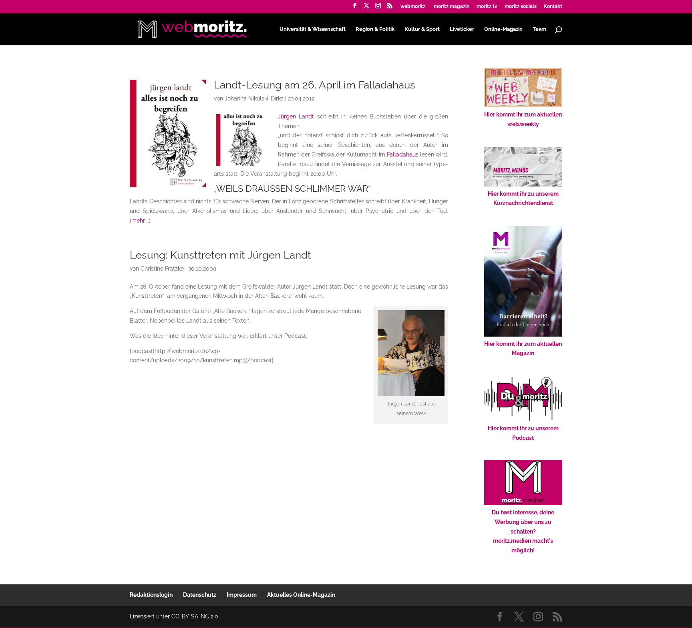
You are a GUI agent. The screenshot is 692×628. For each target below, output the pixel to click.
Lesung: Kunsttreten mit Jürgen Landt (220, 255)
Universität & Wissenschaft (313, 29)
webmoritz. (413, 6)
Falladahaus (402, 154)
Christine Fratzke (162, 268)
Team (539, 29)
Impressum (242, 595)
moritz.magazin (451, 6)
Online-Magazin (503, 29)
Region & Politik (375, 29)
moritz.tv (487, 6)
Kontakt (553, 6)
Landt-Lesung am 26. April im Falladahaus (314, 85)
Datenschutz (199, 595)
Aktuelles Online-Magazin (301, 595)
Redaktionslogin (151, 595)
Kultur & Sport (422, 29)
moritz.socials (521, 6)
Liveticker (462, 29)
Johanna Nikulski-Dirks (254, 98)
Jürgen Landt (296, 116)
